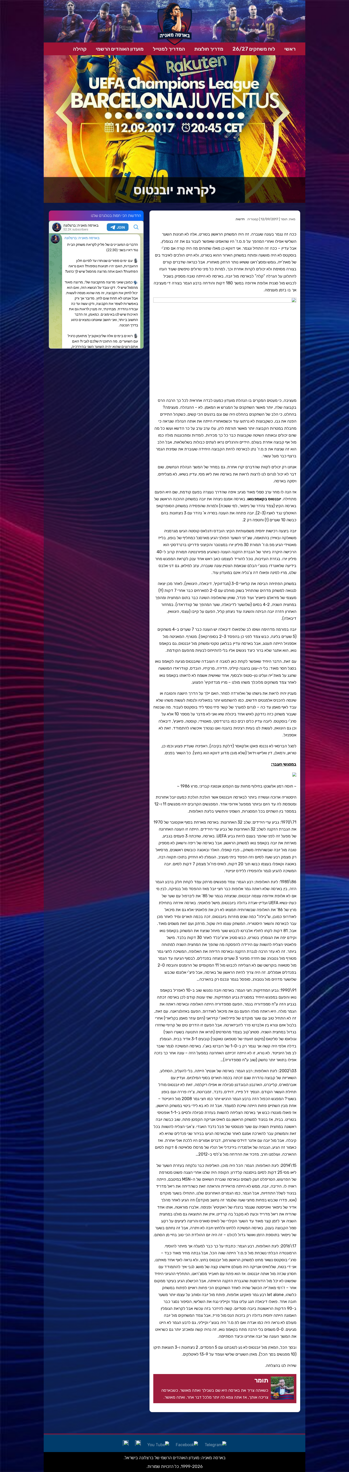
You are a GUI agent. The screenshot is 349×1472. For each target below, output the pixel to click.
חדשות (240, 219)
